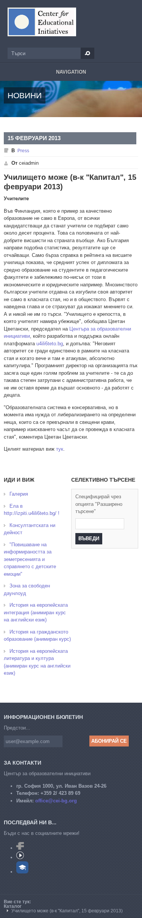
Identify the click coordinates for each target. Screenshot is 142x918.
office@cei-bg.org (56, 801)
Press (23, 150)
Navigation (71, 72)
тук (59, 449)
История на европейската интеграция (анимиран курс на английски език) (36, 612)
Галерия (18, 494)
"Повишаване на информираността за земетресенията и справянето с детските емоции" (30, 559)
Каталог (13, 906)
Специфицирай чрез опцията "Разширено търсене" (98, 504)
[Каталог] (42, 22)
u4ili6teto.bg (49, 343)
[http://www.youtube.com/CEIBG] (20, 857)
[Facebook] (20, 848)
